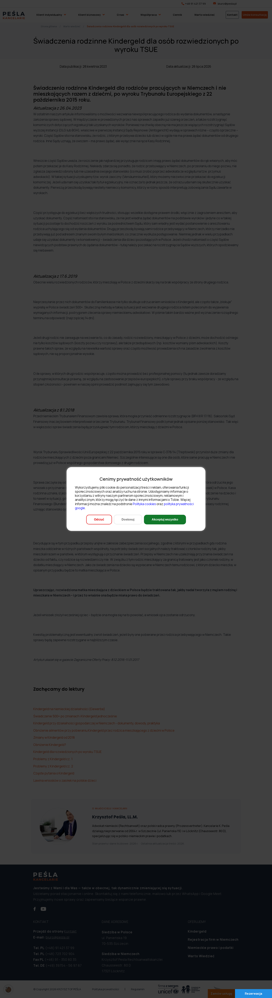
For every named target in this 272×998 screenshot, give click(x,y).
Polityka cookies (144, 504)
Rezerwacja (253, 994)
